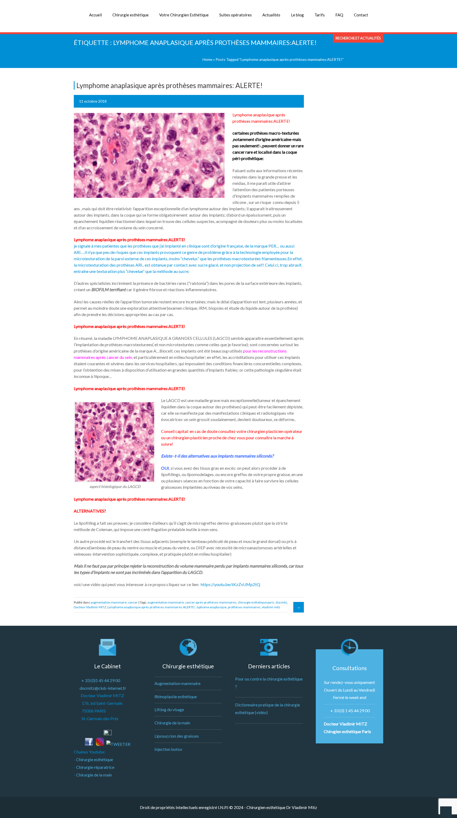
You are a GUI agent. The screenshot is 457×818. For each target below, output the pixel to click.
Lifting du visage (169, 709)
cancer (133, 602)
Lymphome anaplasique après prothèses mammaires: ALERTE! (169, 85)
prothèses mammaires (244, 607)
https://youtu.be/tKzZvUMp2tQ (230, 584)
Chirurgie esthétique (130, 14)
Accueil (95, 14)
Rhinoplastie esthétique (175, 696)
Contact (361, 14)
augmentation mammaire (108, 602)
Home (207, 59)
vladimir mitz (271, 607)
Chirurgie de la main (94, 774)
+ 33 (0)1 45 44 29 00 (100, 680)
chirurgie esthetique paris (256, 602)
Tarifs (319, 14)
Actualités (271, 14)
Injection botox (168, 749)
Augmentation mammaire (177, 683)
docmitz (281, 602)
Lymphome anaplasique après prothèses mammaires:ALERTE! (151, 607)
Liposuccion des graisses (176, 735)
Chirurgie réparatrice (95, 767)
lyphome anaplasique (212, 607)
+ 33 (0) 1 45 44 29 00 (350, 710)
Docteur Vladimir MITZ (90, 607)
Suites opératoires (235, 14)
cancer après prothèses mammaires (210, 602)
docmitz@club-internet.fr (103, 688)
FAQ (339, 14)
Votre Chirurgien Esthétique (184, 14)
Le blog (297, 14)
